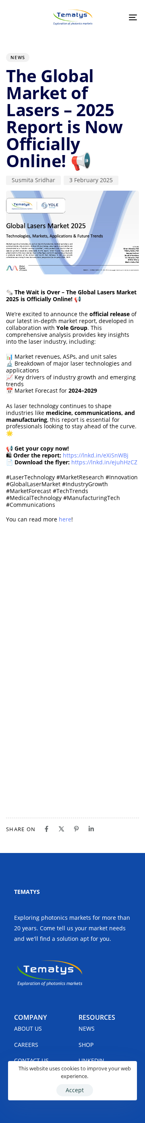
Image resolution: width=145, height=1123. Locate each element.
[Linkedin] (91, 829)
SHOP (86, 1045)
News (17, 57)
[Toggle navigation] (115, 17)
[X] (61, 829)
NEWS (87, 1028)
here (65, 519)
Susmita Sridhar (33, 180)
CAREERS (26, 1045)
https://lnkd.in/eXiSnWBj (95, 455)
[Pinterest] (76, 829)
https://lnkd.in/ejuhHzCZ (104, 462)
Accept (75, 1090)
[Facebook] (47, 829)
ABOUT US (28, 1028)
